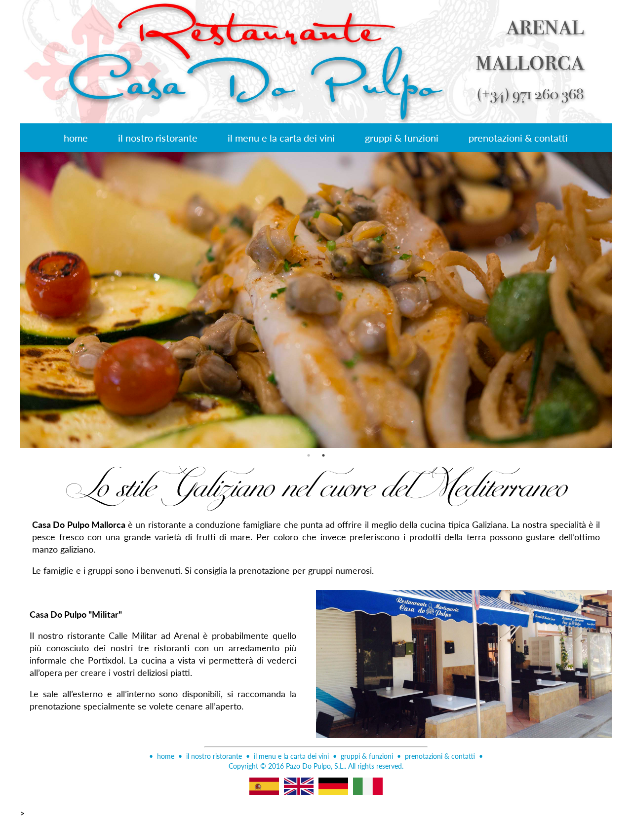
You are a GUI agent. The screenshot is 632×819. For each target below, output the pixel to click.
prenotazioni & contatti (518, 138)
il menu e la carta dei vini (281, 138)
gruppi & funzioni (401, 138)
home (76, 138)
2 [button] (323, 455)
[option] (316, 300)
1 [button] (309, 455)
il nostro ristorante (158, 138)
